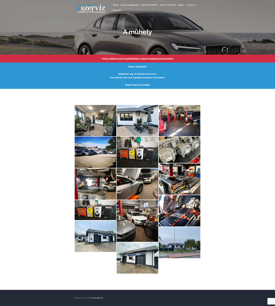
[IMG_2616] (95, 184)
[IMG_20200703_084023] (179, 120)
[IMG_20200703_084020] (95, 152)
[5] (137, 221)
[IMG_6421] (137, 258)
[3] (95, 210)
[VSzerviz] (92, 7)
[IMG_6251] (95, 120)
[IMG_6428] (95, 236)
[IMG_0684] (137, 184)
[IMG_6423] (179, 242)
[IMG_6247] (137, 120)
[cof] (137, 152)
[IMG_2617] (179, 179)
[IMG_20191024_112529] (179, 210)
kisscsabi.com (97, 298)
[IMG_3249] (179, 150)
